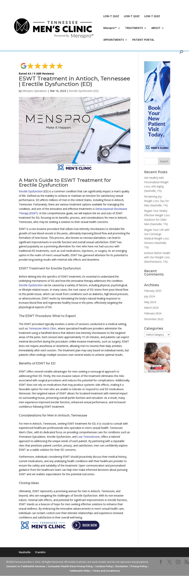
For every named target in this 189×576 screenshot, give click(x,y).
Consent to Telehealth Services (25, 566)
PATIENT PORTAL (143, 39)
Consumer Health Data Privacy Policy (70, 566)
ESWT (33, 213)
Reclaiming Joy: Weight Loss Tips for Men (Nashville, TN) (156, 201)
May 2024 (150, 302)
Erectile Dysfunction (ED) (84, 91)
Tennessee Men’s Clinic (42, 328)
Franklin (40, 552)
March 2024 (151, 307)
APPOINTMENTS (113, 39)
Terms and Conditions (106, 570)
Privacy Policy (138, 566)
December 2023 (153, 319)
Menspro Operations (34, 91)
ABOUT (155, 28)
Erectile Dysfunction (31, 191)
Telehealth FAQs (79, 570)
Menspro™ (110, 28)
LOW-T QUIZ (111, 16)
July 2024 (149, 296)
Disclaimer (121, 566)
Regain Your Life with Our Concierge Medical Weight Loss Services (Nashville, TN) (156, 238)
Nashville (24, 552)
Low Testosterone (88, 436)
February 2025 (152, 290)
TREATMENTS (134, 28)
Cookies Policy (104, 566)
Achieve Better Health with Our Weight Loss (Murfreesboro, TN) (157, 257)
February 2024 (152, 313)
